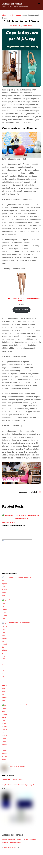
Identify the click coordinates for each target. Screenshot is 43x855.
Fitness (5, 15)
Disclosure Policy (8, 840)
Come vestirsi (28, 25)
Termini (18, 840)
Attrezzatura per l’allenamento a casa (19, 622)
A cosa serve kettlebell (28, 492)
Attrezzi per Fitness (10, 847)
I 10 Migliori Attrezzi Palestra (16, 766)
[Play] (21, 472)
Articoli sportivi (16, 15)
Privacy (25, 840)
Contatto (5, 843)
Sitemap (33, 840)
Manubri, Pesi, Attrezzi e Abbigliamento (19, 577)
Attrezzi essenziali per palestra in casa (19, 600)
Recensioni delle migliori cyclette (18, 705)
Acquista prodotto (21, 310)
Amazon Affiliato (15, 843)
